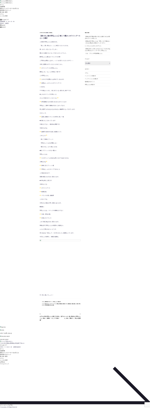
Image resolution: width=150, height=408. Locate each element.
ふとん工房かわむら (46, 303)
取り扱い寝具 (4, 12)
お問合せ (2, 362)
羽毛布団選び (47, 305)
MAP (3, 25)
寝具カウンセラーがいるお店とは (9, 8)
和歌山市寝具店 (60, 303)
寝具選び (69, 303)
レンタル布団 (4, 16)
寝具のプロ (65, 303)
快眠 (72, 303)
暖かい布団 (76, 303)
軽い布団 (52, 305)
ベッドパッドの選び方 (90, 75)
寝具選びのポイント (5, 10)
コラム (2, 14)
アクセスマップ (4, 364)
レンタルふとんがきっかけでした (93, 45)
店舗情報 (2, 6)
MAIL (3, 27)
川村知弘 (50, 32)
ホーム (2, 4)
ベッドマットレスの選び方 (91, 78)
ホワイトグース (53, 303)
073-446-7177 (5, 19)
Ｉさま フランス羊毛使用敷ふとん (93, 53)
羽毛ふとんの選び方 (57, 301)
